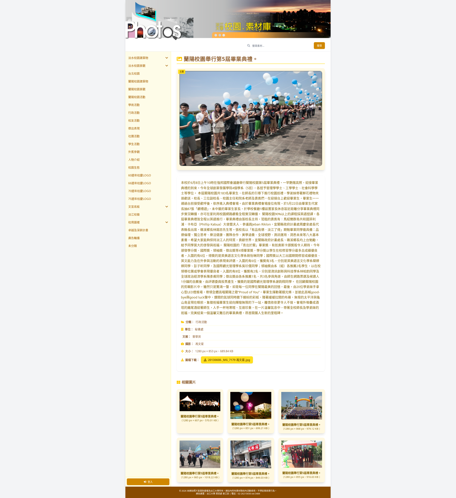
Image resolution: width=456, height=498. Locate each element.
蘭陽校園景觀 (136, 89)
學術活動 (134, 105)
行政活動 (134, 113)
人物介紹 (134, 160)
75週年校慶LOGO (139, 199)
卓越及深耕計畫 (138, 230)
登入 (150, 481)
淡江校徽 (134, 214)
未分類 (132, 246)
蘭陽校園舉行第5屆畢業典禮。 (200, 416)
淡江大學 (211, 493)
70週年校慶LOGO (139, 191)
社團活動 (134, 136)
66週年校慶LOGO (139, 183)
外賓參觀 (134, 152)
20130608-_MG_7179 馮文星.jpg (229, 360)
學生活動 (134, 144)
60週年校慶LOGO (139, 175)
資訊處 (219, 493)
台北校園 (134, 73)
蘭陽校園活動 (136, 97)
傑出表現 (134, 128)
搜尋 (319, 45)
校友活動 (134, 120)
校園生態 (134, 167)
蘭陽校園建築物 (138, 81)
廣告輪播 (134, 238)
